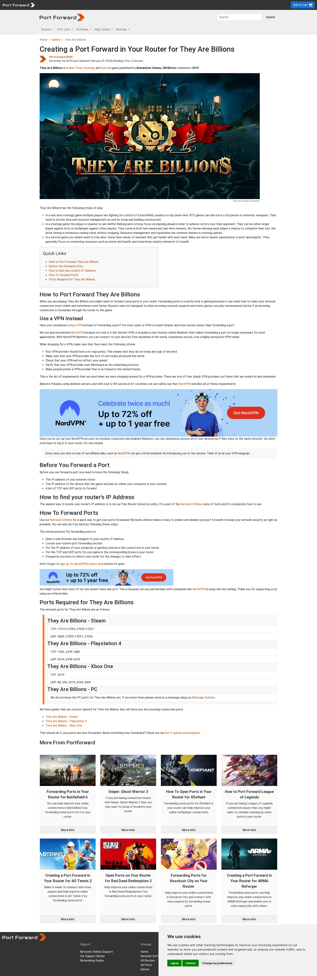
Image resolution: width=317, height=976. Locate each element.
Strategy (88, 68)
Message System (203, 697)
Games (56, 39)
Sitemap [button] (121, 29)
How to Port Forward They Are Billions (73, 262)
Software (80, 5)
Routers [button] (46, 29)
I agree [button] (174, 963)
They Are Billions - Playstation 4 (66, 721)
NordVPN (77, 332)
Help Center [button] (102, 29)
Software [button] (82, 29)
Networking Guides (92, 960)
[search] (124, 5)
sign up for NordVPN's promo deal (81, 564)
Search (270, 17)
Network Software (153, 956)
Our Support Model (92, 956)
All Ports (146, 965)
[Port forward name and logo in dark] (62, 17)
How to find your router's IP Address (72, 270)
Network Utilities (191, 504)
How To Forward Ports (63, 275)
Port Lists (65, 5)
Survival (106, 68)
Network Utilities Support (96, 951)
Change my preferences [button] (217, 963)
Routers (50, 5)
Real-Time (75, 68)
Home (43, 39)
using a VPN (75, 325)
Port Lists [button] (64, 29)
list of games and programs (182, 733)
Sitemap (113, 5)
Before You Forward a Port (66, 266)
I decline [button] (190, 963)
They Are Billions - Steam (61, 716)
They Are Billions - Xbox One (63, 725)
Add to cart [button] (301, 5)
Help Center (97, 5)
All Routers (148, 960)
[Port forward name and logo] (18, 4)
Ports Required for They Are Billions (72, 279)
